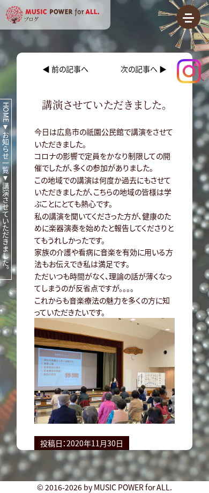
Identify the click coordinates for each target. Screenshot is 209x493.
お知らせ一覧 (6, 152)
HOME (6, 112)
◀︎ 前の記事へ (65, 68)
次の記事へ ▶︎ (144, 68)
